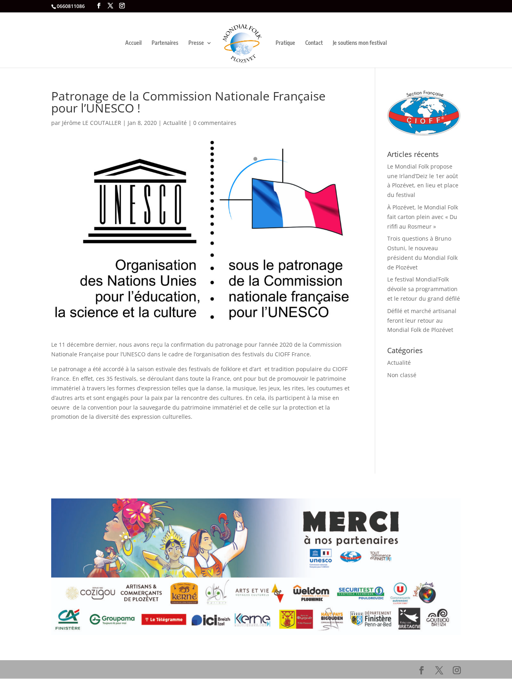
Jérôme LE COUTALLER (91, 123)
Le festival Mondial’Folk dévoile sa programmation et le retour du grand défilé (423, 288)
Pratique (285, 43)
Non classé (401, 375)
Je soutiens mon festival (360, 43)
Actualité (175, 123)
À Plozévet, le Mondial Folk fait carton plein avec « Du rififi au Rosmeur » (422, 216)
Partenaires (165, 43)
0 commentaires (214, 123)
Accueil (133, 43)
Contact (314, 43)
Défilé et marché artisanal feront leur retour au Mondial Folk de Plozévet (421, 320)
